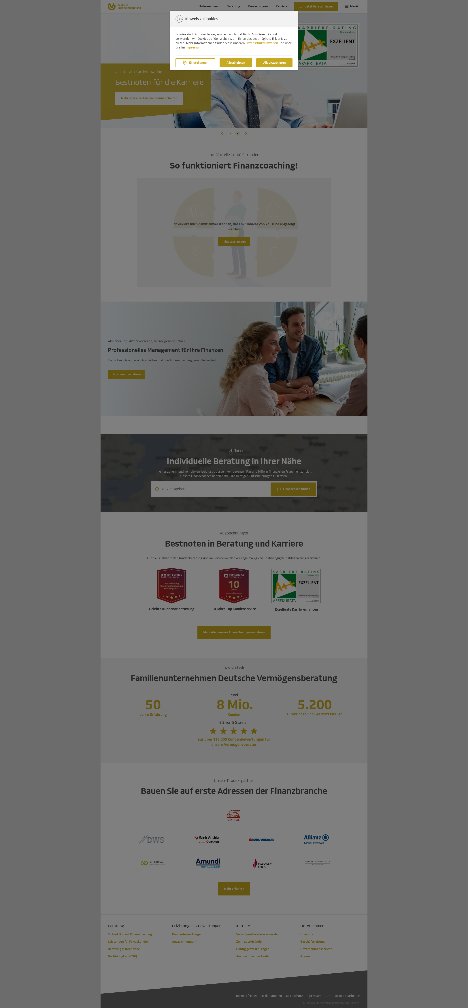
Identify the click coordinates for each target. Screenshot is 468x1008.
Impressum (193, 47)
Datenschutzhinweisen (262, 43)
